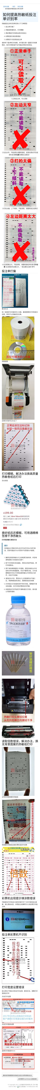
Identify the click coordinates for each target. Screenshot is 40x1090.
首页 (13, 6)
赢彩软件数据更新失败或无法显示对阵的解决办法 (17, 1075)
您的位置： (6, 6)
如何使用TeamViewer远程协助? (27, 1079)
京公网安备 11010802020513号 (28, 1086)
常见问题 (20, 6)
